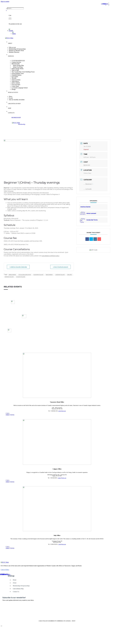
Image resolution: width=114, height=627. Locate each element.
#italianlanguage (25, 274)
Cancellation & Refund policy (50, 256)
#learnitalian (38, 274)
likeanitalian (60, 274)
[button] (10, 18)
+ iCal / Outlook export (60, 267)
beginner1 (49, 274)
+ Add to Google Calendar (18, 267)
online (69, 274)
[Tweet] (91, 239)
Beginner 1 (88, 184)
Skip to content (5, 1)
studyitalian (20, 276)
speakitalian (9, 276)
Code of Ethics (5, 569)
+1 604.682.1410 (24, 328)
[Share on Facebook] (87, 239)
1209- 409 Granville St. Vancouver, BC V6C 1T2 (13, 312)
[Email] (99, 239)
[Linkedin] (95, 239)
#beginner (12, 274)
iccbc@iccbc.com (24, 326)
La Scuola (88, 189)
